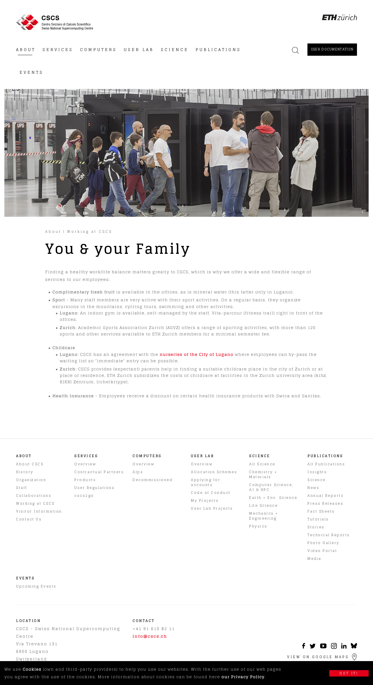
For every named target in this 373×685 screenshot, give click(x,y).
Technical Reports (328, 535)
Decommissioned (153, 480)
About (53, 231)
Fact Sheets (321, 511)
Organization (31, 480)
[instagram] (334, 647)
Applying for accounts (205, 482)
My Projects (205, 500)
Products (85, 480)
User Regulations (94, 488)
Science (316, 480)
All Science (262, 464)
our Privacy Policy (243, 676)
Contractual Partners (99, 472)
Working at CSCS (89, 231)
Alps (138, 472)
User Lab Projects (212, 508)
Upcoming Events (36, 586)
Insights (317, 472)
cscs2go (84, 495)
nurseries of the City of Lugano (196, 354)
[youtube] (323, 647)
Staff (21, 488)
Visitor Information (39, 511)
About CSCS (29, 464)
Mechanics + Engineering (263, 515)
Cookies (32, 669)
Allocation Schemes (214, 472)
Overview (85, 464)
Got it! (348, 673)
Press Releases (325, 503)
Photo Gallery (323, 543)
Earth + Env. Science (273, 497)
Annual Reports (325, 495)
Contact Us (29, 519)
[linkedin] (343, 647)
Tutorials (318, 519)
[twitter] (312, 647)
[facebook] (303, 647)
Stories (316, 527)
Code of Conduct (211, 493)
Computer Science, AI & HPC (271, 487)
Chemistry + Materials (263, 474)
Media (314, 558)
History (25, 472)
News (313, 488)
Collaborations (33, 495)
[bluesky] (354, 647)
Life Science (263, 505)
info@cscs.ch (150, 636)
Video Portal (322, 551)
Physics (258, 526)
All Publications (326, 464)
